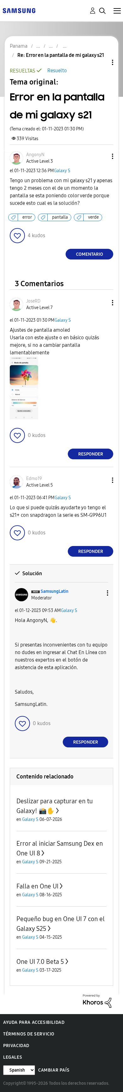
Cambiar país (53, 1070)
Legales (12, 1057)
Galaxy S (62, 170)
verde (93, 217)
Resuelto (57, 71)
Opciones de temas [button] (102, 62)
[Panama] (19, 10)
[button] (102, 156)
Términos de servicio (29, 1034)
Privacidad (16, 1045)
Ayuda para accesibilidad (33, 1022)
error (27, 217)
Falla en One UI (37, 886)
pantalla (60, 217)
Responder (90, 454)
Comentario (89, 254)
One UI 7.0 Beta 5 (40, 961)
